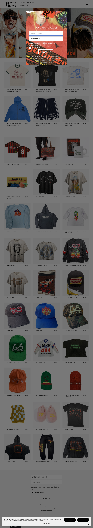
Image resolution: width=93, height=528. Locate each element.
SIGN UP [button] (46, 51)
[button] (65, 13)
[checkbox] (46, 48)
